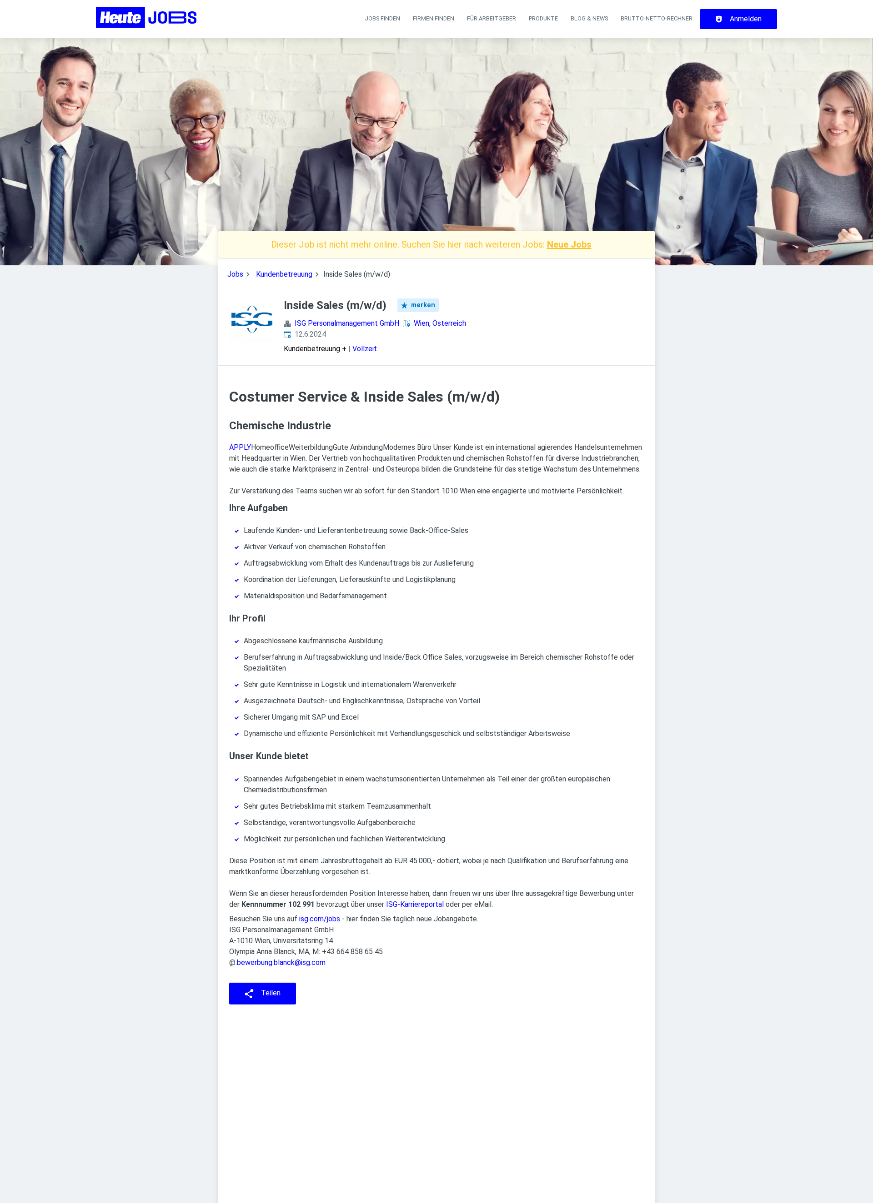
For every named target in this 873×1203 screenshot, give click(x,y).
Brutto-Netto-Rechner (656, 18)
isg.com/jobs (319, 919)
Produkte (543, 18)
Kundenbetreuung (284, 274)
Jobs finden (382, 18)
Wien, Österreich (440, 323)
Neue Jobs (569, 244)
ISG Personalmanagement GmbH (347, 323)
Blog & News (589, 18)
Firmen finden (433, 18)
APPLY (240, 447)
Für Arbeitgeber (491, 18)
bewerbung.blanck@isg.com (281, 962)
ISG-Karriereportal (415, 904)
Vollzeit (364, 348)
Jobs (235, 274)
